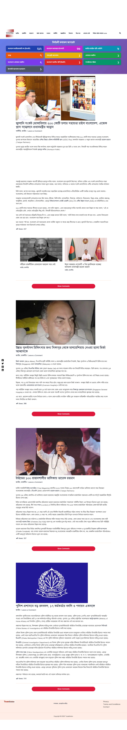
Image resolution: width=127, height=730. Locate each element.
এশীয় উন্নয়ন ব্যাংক (83, 201)
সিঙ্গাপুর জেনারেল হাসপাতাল (82, 390)
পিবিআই (104, 626)
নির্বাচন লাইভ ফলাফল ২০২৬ (100, 33)
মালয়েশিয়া (38, 364)
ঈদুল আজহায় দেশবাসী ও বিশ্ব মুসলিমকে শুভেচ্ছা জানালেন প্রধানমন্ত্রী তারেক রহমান (83, 265)
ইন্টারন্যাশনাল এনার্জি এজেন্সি (59, 201)
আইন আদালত (40, 33)
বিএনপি (34, 491)
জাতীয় (17, 33)
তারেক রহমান (106, 140)
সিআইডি (18, 642)
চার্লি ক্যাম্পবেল (102, 529)
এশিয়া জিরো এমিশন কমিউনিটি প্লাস (51, 140)
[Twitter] (3, 363)
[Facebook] (3, 360)
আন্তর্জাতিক (63, 33)
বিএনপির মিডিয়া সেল (35, 368)
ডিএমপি (18, 638)
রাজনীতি (24, 33)
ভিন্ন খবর (78, 33)
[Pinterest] (3, 367)
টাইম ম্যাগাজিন (31, 488)
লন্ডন (39, 505)
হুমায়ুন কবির (42, 149)
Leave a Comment (35, 131)
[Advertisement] (63, 14)
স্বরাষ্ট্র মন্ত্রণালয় (94, 619)
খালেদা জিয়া (26, 522)
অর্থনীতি (55, 33)
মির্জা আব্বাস (20, 361)
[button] (120, 33)
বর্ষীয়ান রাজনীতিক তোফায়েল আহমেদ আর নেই (37, 264)
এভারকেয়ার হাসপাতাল (34, 385)
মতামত (48, 33)
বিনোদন (71, 33)
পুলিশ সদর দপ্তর (21, 652)
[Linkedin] (3, 370)
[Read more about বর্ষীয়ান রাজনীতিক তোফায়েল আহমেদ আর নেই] (41, 250)
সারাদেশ (31, 33)
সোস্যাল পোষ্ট (86, 33)
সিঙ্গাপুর (18, 364)
